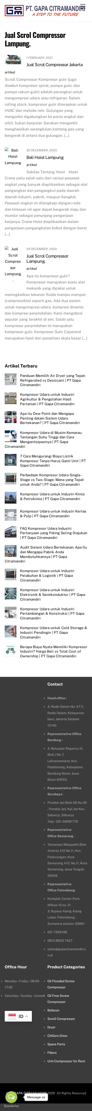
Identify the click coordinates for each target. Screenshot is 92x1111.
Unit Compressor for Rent (66, 1061)
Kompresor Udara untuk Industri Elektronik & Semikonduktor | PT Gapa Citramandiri (52, 594)
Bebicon (53, 1010)
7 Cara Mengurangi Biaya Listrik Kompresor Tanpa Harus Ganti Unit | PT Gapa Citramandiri (53, 461)
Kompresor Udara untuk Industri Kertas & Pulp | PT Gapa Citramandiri (53, 513)
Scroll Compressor (61, 1019)
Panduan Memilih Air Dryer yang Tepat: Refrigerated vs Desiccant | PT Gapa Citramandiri (52, 380)
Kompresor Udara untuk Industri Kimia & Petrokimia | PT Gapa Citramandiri (52, 496)
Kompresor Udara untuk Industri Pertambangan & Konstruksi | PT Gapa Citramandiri (52, 613)
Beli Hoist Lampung (44, 157)
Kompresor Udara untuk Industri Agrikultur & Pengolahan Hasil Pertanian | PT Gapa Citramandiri (47, 399)
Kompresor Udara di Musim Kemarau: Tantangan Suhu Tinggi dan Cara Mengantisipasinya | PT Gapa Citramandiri (43, 439)
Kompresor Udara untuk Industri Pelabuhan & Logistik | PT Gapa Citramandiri (47, 575)
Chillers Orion (57, 1036)
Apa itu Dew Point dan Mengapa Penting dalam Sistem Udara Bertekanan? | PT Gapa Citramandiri (50, 418)
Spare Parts (56, 1044)
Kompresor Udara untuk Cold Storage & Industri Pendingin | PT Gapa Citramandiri (53, 632)
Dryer (51, 1027)
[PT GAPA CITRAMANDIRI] (45, 13)
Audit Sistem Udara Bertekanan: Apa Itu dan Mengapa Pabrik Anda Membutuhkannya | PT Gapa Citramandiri (46, 554)
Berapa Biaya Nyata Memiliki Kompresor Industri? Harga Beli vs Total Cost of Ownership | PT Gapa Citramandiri (53, 651)
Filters (52, 1052)
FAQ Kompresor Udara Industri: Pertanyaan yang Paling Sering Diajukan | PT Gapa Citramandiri (53, 533)
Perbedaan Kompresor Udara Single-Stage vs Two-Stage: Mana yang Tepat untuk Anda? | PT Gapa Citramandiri (52, 479)
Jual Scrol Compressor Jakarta (54, 64)
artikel (10, 72)
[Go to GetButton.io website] (11, 1106)
